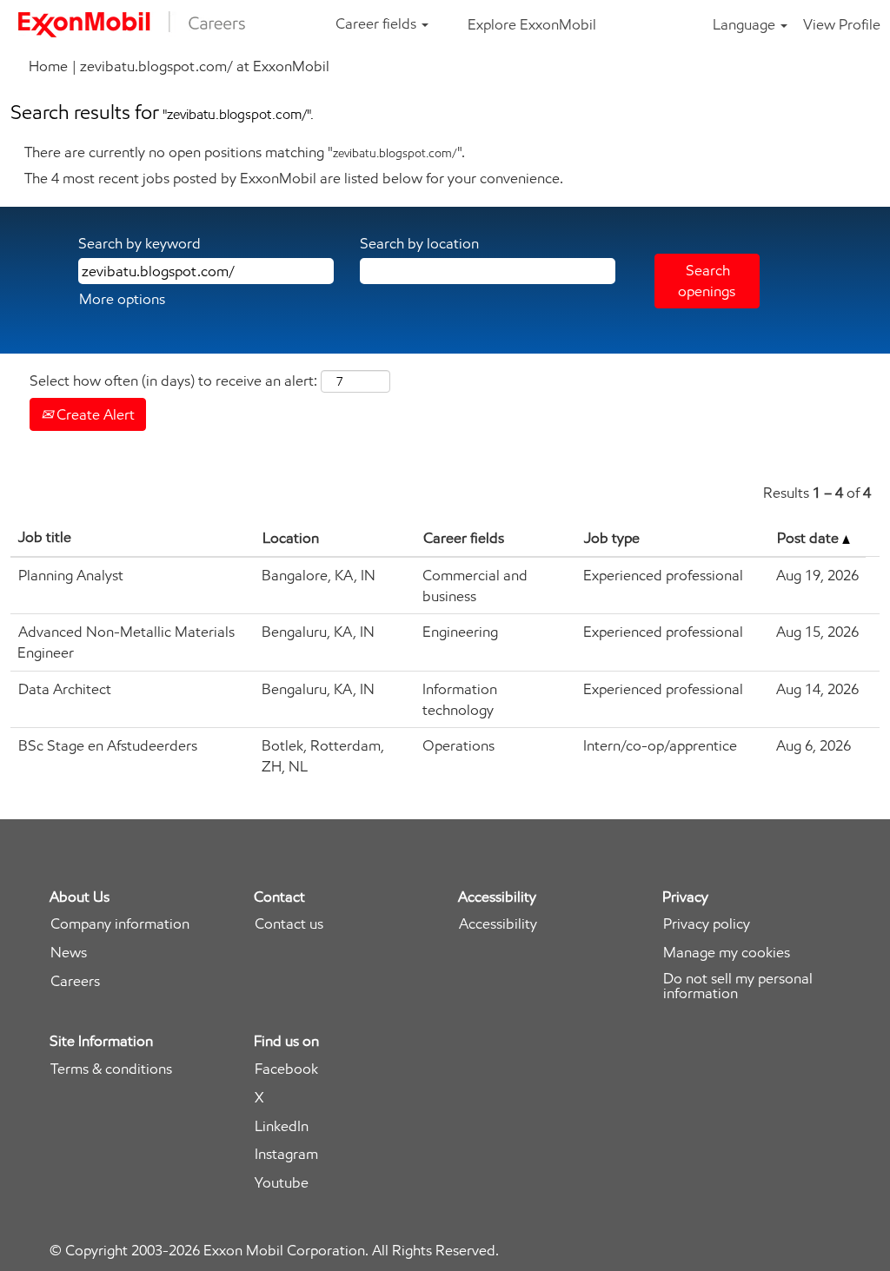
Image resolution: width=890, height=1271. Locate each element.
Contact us (289, 924)
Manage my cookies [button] (726, 952)
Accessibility (498, 924)
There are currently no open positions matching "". (244, 152)
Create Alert (94, 414)
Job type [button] (612, 537)
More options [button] (122, 299)
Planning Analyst (70, 575)
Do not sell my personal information (738, 986)
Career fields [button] (377, 23)
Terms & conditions (111, 1069)
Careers (75, 981)
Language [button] (746, 24)
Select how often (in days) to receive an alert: (173, 380)
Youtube (282, 1183)
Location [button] (290, 537)
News (68, 952)
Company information (119, 924)
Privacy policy (706, 924)
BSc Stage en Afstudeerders (107, 745)
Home (48, 66)
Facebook (286, 1069)
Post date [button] (809, 537)
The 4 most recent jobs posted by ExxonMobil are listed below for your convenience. (293, 178)
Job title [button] (44, 537)
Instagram (286, 1154)
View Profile (841, 24)
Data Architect (64, 689)
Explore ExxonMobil (532, 24)
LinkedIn (282, 1126)
